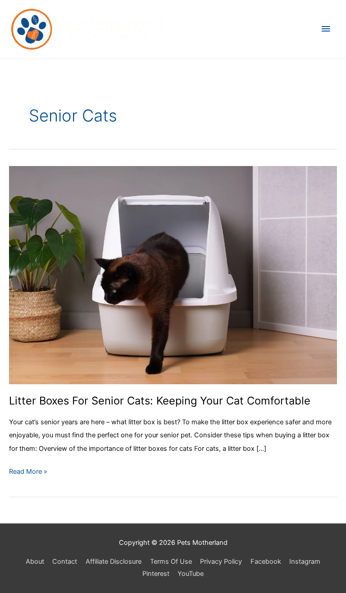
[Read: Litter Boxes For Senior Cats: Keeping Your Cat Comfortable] (173, 274)
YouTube (191, 574)
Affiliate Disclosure (113, 561)
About (35, 561)
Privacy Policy (221, 561)
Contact (64, 561)
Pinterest (155, 574)
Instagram (304, 561)
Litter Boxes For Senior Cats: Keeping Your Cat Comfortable (159, 400)
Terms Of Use (171, 561)
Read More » (28, 472)
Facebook (265, 561)
